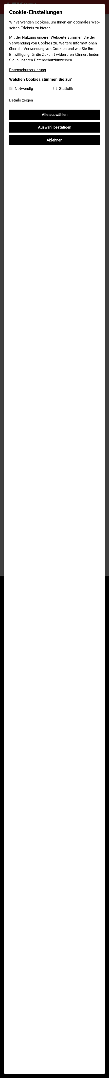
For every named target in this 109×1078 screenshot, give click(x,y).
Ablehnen (54, 140)
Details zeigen (21, 100)
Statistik (66, 88)
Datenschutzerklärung (27, 70)
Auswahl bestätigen (54, 127)
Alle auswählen (54, 114)
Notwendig (24, 88)
